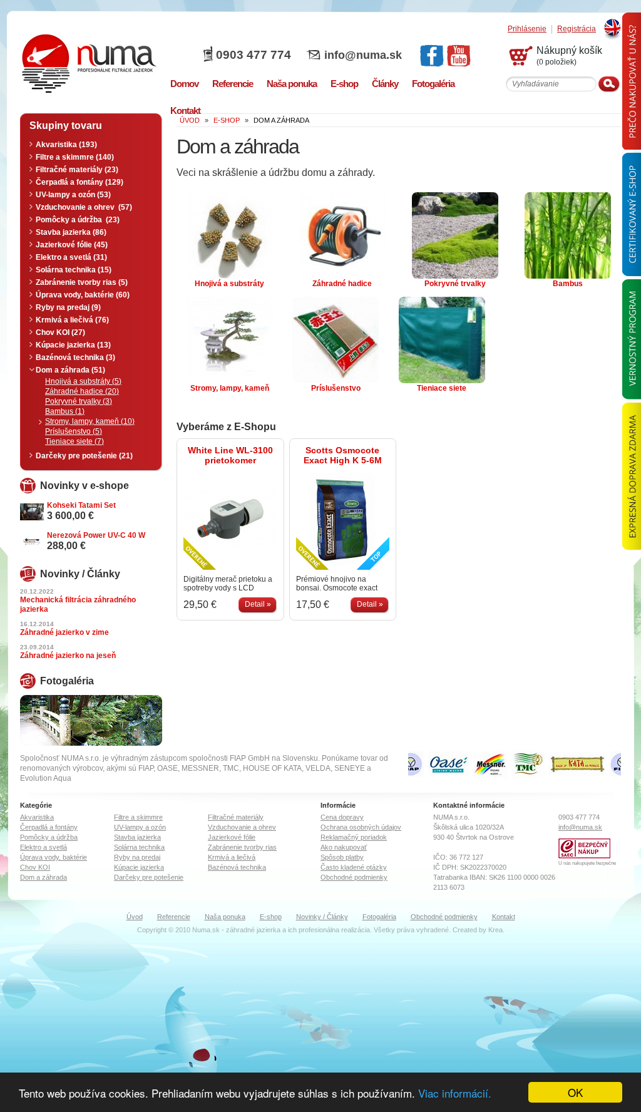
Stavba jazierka (137, 837)
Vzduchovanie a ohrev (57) (84, 207)
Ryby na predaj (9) (68, 307)
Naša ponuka (225, 916)
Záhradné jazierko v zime (64, 632)
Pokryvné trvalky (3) (78, 401)
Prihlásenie (527, 29)
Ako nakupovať (343, 847)
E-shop (271, 916)
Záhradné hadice (342, 283)
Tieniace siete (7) (74, 441)
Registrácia (576, 29)
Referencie (173, 916)
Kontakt (503, 916)
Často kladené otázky (353, 867)
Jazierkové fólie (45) (72, 244)
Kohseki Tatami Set (81, 505)
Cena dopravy (342, 817)
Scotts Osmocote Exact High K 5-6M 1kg (343, 455)
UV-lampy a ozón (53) (73, 194)
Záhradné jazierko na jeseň (68, 655)
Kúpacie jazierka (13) (73, 345)
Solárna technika (139, 847)
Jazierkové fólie (231, 837)
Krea (495, 930)
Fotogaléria (379, 916)
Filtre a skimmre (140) (75, 157)
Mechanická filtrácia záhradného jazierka (78, 604)
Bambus (568, 283)
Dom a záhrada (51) (70, 370)
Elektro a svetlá (43, 847)
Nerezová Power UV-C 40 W (96, 535)
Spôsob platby (342, 857)
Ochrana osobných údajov (360, 827)
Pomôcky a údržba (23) (78, 219)
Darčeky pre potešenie (148, 877)
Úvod (134, 916)
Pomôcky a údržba (49, 837)
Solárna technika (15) (73, 269)
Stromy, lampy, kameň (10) (90, 421)
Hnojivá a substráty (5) (83, 381)
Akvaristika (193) (66, 144)
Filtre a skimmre (138, 817)
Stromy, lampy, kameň (229, 388)
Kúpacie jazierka (139, 867)
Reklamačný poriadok (353, 837)
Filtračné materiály (236, 817)
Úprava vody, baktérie (53, 857)
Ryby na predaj (137, 857)
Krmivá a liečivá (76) (72, 320)
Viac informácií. (454, 1093)
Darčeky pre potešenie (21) (84, 455)
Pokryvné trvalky (455, 283)
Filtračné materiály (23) (77, 169)
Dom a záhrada (43, 877)
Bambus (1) (65, 411)
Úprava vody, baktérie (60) (83, 295)
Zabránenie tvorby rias (242, 847)
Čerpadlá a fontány (49, 827)
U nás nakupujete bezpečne (587, 863)
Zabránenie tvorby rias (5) (82, 282)
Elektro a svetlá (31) (71, 257)
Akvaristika (37, 817)
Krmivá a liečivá (231, 857)
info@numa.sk (363, 55)
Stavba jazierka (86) (71, 232)
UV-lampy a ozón (140, 827)
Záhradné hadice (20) (82, 391)
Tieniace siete (441, 388)
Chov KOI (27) (60, 332)
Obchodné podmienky (353, 877)
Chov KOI (35, 867)
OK (575, 1092)
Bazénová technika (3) (75, 357)
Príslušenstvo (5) (73, 431)
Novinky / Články (322, 916)
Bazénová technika (237, 867)
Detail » (258, 604)
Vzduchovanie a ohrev (242, 827)
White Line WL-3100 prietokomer (230, 455)
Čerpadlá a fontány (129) (79, 182)
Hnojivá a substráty (229, 283)
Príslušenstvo (336, 388)
